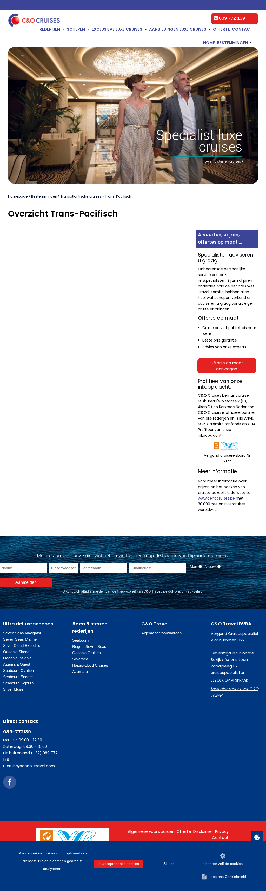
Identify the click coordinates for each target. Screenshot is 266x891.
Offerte (221, 29)
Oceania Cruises (86, 653)
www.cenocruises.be (216, 498)
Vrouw (210, 566)
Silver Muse (13, 689)
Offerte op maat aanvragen (226, 365)
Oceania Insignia (17, 658)
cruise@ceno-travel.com (31, 766)
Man (193, 566)
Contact (242, 29)
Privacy (222, 831)
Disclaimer (203, 831)
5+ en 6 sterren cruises (223, 161)
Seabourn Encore (18, 676)
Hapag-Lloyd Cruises (90, 665)
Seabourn (80, 640)
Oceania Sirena (16, 652)
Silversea (80, 659)
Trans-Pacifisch (118, 196)
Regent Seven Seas (89, 646)
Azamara (80, 671)
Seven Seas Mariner (20, 639)
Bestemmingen (44, 196)
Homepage (18, 196)
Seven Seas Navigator (22, 633)
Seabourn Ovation (18, 670)
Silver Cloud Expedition (22, 645)
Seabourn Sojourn (18, 683)
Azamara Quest (16, 664)
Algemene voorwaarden (161, 633)
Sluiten (169, 864)
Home (209, 42)
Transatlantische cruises (81, 196)
